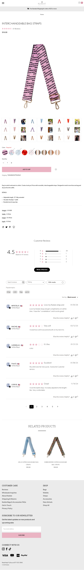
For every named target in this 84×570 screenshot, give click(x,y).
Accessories (47, 499)
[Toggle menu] (3, 3)
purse (27, 292)
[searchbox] (13, 282)
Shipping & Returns (9, 499)
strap (8, 292)
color (15, 292)
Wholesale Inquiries (9, 493)
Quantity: (4, 159)
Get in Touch (6, 505)
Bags (45, 490)
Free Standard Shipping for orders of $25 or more (43, 8)
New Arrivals (47, 502)
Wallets (46, 493)
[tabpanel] (28, 452)
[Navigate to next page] (58, 406)
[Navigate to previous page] (26, 406)
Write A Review (42, 270)
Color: (6, 147)
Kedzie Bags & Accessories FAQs (14, 502)
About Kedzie (7, 496)
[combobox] (35, 282)
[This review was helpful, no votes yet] (72, 318)
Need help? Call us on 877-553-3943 (12, 562)
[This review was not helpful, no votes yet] (75, 318)
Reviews (5, 490)
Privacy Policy (7, 508)
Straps (45, 496)
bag (21, 292)
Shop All (46, 505)
